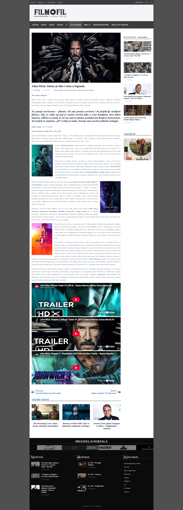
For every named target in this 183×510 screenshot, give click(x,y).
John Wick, (67, 90)
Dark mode (139, 2)
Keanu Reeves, (74, 90)
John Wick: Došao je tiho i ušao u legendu (58, 86)
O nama (33, 2)
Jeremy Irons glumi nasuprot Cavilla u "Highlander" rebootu (107, 426)
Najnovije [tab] (130, 37)
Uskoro (128, 134)
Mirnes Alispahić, (59, 90)
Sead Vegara (37, 90)
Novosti (43, 25)
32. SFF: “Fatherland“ (96, 486)
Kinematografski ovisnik (101, 25)
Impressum (41, 2)
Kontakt (60, 2)
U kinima (127, 488)
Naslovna (35, 25)
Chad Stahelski (90, 90)
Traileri (51, 25)
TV (66, 25)
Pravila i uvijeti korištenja (120, 25)
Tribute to (87, 25)
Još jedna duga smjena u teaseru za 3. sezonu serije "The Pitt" (50, 465)
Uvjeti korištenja (51, 2)
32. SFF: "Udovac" (95, 474)
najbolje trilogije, (82, 90)
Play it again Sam (75, 25)
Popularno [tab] (142, 37)
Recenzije (60, 25)
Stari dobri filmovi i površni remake (48, 393)
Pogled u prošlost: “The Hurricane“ (104, 393)
